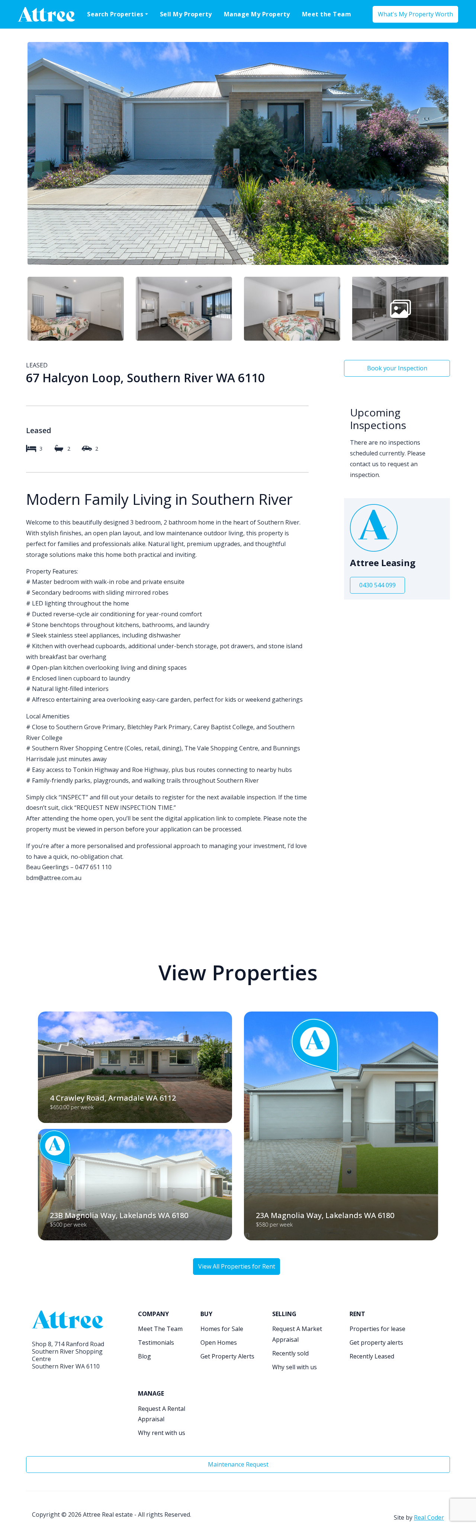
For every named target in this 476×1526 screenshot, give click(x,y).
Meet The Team (160, 1329)
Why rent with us (161, 1433)
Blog (144, 1356)
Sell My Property (186, 14)
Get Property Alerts (227, 1356)
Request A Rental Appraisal (161, 1414)
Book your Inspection (397, 368)
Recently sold (290, 1353)
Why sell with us (294, 1367)
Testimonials (156, 1342)
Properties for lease (377, 1329)
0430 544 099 (377, 585)
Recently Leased (372, 1356)
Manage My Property (257, 14)
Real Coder (429, 1517)
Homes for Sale (221, 1329)
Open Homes (218, 1342)
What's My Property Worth (415, 14)
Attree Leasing (382, 563)
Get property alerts (376, 1342)
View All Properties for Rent (236, 1266)
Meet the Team (326, 14)
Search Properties (115, 14)
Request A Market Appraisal (297, 1334)
